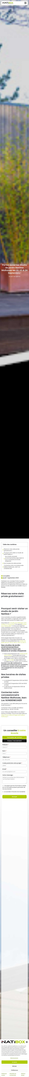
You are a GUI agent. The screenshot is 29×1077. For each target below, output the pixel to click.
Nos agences (17, 276)
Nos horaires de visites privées (12, 563)
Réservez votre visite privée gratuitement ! (11, 549)
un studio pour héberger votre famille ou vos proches (13, 623)
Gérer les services (14, 1058)
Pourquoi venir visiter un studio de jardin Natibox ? (13, 553)
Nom (4, 751)
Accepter (14, 1062)
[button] (27, 1042)
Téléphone (6, 757)
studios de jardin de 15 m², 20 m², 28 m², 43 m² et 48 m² (13, 641)
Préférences (14, 1070)
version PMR (10, 660)
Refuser (14, 1066)
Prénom (5, 745)
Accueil (11, 276)
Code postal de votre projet (12, 763)
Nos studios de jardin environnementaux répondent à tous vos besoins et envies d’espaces (14, 559)
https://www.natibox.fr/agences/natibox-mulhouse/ (13, 715)
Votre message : (7, 775)
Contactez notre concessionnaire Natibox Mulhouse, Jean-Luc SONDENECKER (13, 567)
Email (4, 769)
